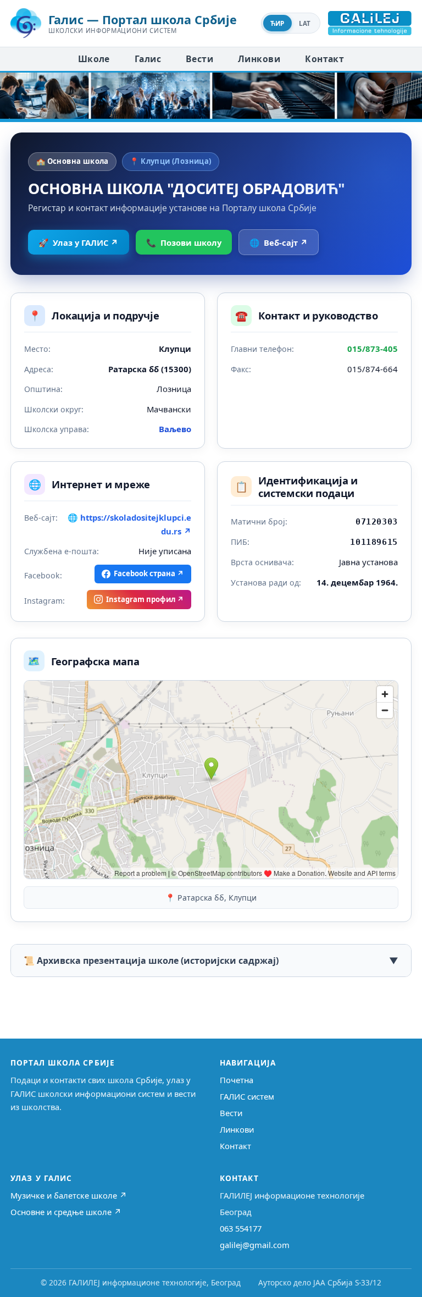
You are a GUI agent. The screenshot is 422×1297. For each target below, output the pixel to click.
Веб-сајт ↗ (278, 242)
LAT (305, 23)
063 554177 (241, 1228)
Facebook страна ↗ (149, 573)
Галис (148, 59)
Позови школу (183, 242)
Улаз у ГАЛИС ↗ (78, 242)
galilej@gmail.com (255, 1244)
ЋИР (277, 23)
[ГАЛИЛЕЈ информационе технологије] (370, 23)
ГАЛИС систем (247, 1096)
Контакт (324, 59)
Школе (94, 59)
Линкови (259, 59)
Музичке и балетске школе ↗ (68, 1195)
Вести (199, 59)
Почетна (236, 1079)
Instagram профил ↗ (145, 599)
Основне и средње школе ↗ (65, 1211)
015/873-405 (372, 348)
